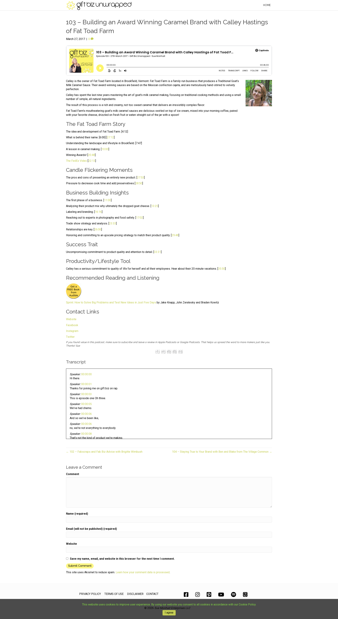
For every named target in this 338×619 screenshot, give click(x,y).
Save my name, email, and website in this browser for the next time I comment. (122, 558)
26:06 (97, 229)
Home (267, 5)
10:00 (105, 149)
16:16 (98, 211)
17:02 (139, 217)
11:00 (107, 200)
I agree (169, 612)
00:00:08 (86, 433)
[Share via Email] (180, 351)
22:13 (91, 160)
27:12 (110, 137)
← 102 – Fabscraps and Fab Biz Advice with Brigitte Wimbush (104, 451)
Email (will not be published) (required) (91, 528)
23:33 (112, 223)
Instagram (72, 331)
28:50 (138, 183)
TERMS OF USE (114, 594)
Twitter (70, 336)
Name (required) (77, 513)
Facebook (72, 325)
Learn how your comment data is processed (143, 572)
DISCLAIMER (135, 594)
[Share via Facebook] (157, 351)
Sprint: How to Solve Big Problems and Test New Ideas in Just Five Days (111, 302)
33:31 (157, 252)
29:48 (175, 235)
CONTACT (152, 594)
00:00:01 (86, 384)
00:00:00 (86, 374)
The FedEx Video (76, 160)
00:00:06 (86, 414)
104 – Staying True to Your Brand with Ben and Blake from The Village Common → (222, 451)
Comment (72, 474)
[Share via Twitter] (163, 351)
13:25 (154, 206)
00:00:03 (86, 394)
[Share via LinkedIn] (174, 351)
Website (71, 319)
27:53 (140, 177)
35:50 (221, 268)
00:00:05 (86, 404)
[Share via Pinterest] (169, 351)
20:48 (91, 155)
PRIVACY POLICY (90, 594)
